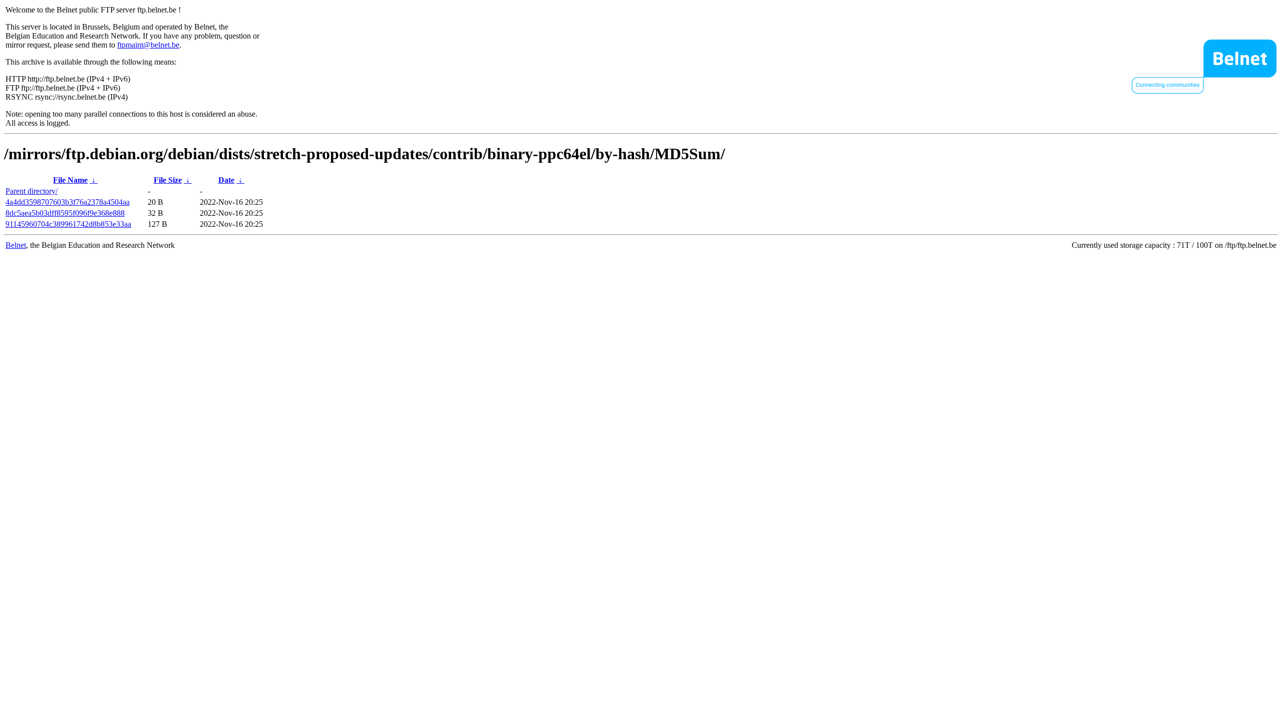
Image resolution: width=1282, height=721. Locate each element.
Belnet (16, 245)
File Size (168, 180)
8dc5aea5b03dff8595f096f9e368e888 (65, 213)
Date (226, 180)
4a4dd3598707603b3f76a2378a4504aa (68, 202)
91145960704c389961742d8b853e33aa (68, 224)
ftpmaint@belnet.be (148, 45)
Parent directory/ (32, 191)
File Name (70, 180)
